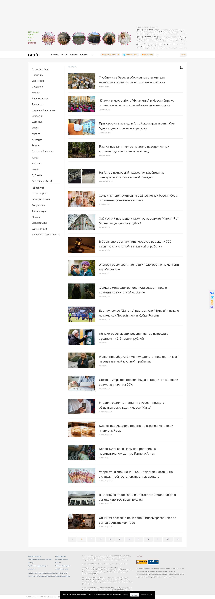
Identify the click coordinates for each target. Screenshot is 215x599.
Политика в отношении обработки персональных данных (49, 576)
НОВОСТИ (72, 67)
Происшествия (40, 69)
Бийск (35, 169)
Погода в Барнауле (42, 151)
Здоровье (37, 121)
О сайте (58, 563)
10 (168, 539)
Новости (54, 55)
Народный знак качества (45, 234)
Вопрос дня (38, 205)
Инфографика (39, 193)
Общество (37, 86)
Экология (37, 116)
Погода (30, 563)
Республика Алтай (42, 181)
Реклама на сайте (61, 559)
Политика (37, 75)
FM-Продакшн (60, 556)
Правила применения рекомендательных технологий (47, 573)
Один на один (39, 228)
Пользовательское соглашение (39, 559)
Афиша (35, 145)
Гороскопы (38, 187)
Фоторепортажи (41, 199)
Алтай (35, 157)
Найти (183, 55)
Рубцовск (37, 175)
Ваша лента (148, 55)
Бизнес (36, 92)
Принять (134, 595)
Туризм (36, 133)
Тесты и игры (39, 211)
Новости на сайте (34, 556)
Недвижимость (40, 98)
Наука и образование (43, 110)
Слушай (73, 55)
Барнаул (36, 163)
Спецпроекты (39, 222)
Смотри (84, 55)
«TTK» (59, 597)
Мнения (36, 217)
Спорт (35, 127)
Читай (64, 55)
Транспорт (37, 104)
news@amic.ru (105, 572)
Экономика (38, 80)
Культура (37, 139)
